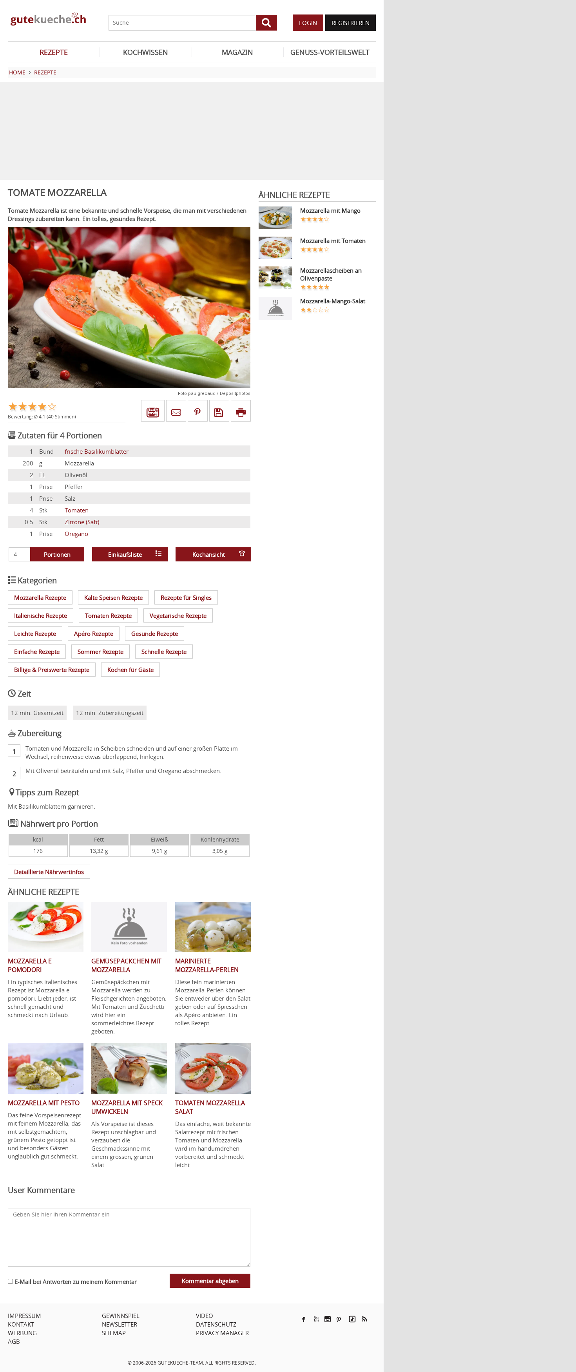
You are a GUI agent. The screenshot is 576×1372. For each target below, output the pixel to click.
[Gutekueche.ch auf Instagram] (327, 1319)
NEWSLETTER (119, 1324)
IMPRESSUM (24, 1316)
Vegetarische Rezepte (178, 615)
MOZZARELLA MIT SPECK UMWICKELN (127, 1107)
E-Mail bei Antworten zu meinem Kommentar (75, 1281)
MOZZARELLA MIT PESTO (44, 1103)
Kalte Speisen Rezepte (113, 597)
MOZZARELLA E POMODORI (30, 965)
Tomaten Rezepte (108, 615)
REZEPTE (54, 52)
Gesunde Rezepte (154, 633)
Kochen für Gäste (130, 669)
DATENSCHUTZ (216, 1324)
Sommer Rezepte (100, 651)
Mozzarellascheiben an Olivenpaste (331, 274)
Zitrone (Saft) (82, 522)
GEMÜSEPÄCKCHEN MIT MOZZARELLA (126, 965)
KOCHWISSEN (145, 52)
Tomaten (77, 510)
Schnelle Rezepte (164, 651)
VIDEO (204, 1316)
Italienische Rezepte (40, 615)
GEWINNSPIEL (120, 1316)
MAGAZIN (237, 52)
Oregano (76, 534)
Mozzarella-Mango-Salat (332, 301)
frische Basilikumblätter (97, 451)
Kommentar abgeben (210, 1281)
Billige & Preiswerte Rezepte (51, 669)
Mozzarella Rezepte (40, 597)
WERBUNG (22, 1333)
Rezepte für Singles (186, 597)
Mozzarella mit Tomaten (333, 240)
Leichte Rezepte (35, 633)
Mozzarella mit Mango (330, 210)
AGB (14, 1341)
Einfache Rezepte (37, 651)
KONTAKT (21, 1324)
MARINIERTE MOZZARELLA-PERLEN (207, 965)
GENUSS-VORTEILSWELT (330, 52)
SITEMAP (114, 1333)
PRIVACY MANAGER (222, 1333)
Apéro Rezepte (93, 633)
